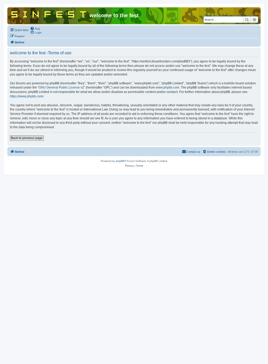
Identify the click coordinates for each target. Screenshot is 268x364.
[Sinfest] (49, 13)
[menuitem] (35, 28)
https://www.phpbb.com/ (26, 96)
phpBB (120, 161)
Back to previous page (27, 138)
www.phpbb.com (167, 87)
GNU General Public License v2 (61, 87)
